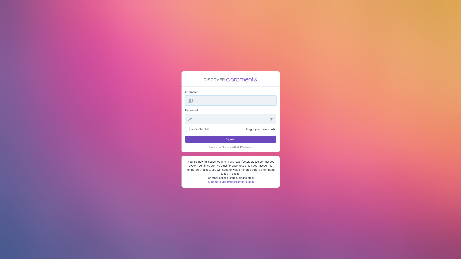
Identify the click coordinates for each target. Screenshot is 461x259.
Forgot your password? (260, 129)
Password (191, 110)
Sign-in (230, 139)
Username (191, 92)
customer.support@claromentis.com (230, 181)
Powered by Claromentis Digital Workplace (230, 147)
